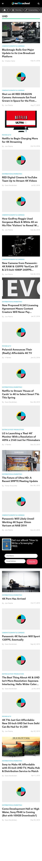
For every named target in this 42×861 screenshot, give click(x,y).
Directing (18, 10)
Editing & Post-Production (13, 430)
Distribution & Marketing (12, 174)
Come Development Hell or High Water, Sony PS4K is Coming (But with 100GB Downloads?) (20, 812)
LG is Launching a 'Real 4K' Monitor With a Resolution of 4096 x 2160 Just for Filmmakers (21, 437)
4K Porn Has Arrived (14, 598)
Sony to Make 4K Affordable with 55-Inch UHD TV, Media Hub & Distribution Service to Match (21, 768)
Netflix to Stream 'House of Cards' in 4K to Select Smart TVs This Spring (20, 394)
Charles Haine (10, 61)
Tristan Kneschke (11, 486)
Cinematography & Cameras (13, 46)
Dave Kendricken (11, 185)
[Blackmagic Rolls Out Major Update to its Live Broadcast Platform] (21, 32)
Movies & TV (6, 135)
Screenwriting (33, 10)
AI (7, 10)
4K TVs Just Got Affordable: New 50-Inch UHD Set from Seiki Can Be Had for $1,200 (21, 723)
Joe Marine (9, 105)
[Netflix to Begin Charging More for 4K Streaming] (21, 121)
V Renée (8, 357)
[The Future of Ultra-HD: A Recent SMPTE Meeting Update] (21, 460)
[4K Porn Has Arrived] (21, 581)
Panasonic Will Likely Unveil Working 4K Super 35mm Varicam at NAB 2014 (18, 522)
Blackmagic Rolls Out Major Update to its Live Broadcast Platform (18, 53)
